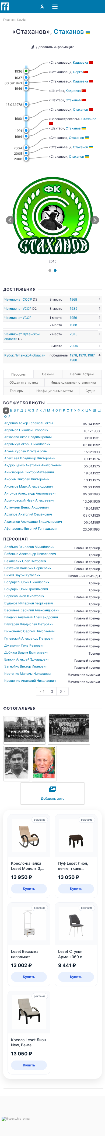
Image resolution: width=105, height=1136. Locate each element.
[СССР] (91, 62)
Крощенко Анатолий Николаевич (30, 681)
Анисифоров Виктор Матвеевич (29, 472)
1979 (82, 355)
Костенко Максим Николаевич (28, 674)
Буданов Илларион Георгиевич (28, 603)
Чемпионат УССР (18, 308)
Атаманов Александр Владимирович (33, 522)
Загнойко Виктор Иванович (25, 666)
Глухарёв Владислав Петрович (28, 624)
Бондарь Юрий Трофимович (26, 589)
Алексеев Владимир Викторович (29, 458)
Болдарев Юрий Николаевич (26, 582)
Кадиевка (80, 62)
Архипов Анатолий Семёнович (28, 514)
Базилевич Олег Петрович (25, 561)
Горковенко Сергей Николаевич (29, 631)
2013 (74, 334)
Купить (29, 888)
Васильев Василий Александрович (31, 610)
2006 (74, 346)
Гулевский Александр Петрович (29, 638)
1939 (73, 308)
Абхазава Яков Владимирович (28, 437)
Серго (78, 72)
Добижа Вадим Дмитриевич (26, 652)
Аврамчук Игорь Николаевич (27, 444)
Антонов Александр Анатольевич (30, 493)
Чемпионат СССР (18, 299)
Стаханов (69, 31)
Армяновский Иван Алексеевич (29, 500)
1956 (73, 318)
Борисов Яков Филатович (24, 596)
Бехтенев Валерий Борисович (27, 568)
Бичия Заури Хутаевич (22, 575)
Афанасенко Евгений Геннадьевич (31, 528)
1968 (73, 299)
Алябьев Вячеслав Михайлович (29, 547)
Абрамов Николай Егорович (26, 430)
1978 (73, 355)
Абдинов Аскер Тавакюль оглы (28, 423)
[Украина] (89, 31)
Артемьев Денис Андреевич (26, 507)
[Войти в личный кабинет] (42, 6)
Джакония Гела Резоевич (24, 645)
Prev (10, 220)
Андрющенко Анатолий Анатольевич (33, 465)
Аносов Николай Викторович (27, 479)
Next (94, 220)
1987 (91, 355)
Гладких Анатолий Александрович (31, 617)
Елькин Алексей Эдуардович (26, 659)
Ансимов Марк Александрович (28, 486)
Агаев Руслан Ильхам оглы (25, 451)
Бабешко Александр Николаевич (30, 554)
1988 (73, 325)
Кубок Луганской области (24, 355)
